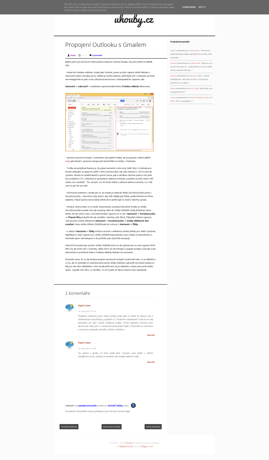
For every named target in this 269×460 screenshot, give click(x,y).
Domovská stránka (111, 426)
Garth (172, 50)
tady (67, 161)
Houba (173, 63)
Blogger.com (147, 446)
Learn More (189, 7)
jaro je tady (193, 88)
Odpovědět (151, 335)
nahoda (193, 75)
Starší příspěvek (153, 426)
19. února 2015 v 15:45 (87, 311)
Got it (202, 7)
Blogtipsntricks (126, 446)
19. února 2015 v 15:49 (87, 348)
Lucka (172, 97)
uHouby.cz (129, 442)
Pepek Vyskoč (84, 305)
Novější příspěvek (69, 426)
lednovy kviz (194, 50)
